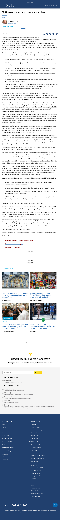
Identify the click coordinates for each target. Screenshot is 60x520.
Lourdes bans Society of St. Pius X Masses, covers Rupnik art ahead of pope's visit (15, 295)
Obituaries (5, 457)
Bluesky (13, 505)
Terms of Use (17, 510)
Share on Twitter (50, 34)
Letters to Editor (35, 473)
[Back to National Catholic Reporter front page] (10, 5)
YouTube (21, 505)
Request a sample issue (37, 458)
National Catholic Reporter (55, 505)
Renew (50, 5)
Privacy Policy (35, 491)
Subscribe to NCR (35, 445)
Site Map (29, 510)
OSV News (39, 300)
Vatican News (8, 318)
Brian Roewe (33, 331)
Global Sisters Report (8, 447)
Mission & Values (35, 488)
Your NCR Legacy (35, 435)
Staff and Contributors (37, 493)
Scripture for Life (7, 438)
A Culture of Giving (36, 430)
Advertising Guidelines (9, 510)
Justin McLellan (6, 300)
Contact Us (34, 465)
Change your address (37, 476)
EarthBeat (5, 445)
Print (57, 34)
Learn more (23, 28)
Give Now (33, 424)
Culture (4, 430)
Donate (46, 5)
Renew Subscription (36, 447)
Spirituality (5, 435)
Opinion (4, 433)
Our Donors (34, 438)
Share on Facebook (47, 34)
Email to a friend (53, 34)
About (32, 485)
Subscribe (55, 5)
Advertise (5, 459)
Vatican (4, 15)
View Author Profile (12, 23)
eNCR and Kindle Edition (38, 455)
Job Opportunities (36, 470)
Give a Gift (34, 450)
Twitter (15, 505)
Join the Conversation (7, 26)
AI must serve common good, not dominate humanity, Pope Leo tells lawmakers (15, 327)
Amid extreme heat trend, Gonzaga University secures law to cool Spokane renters (42, 326)
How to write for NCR (37, 468)
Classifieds (5, 454)
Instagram (24, 505)
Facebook (18, 505)
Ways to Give (34, 433)
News (31, 290)
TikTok (26, 505)
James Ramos (33, 300)
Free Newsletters (35, 453)
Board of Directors (36, 496)
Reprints (33, 478)
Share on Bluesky (44, 34)
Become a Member (36, 427)
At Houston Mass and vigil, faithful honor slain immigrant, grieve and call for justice (42, 295)
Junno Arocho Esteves (8, 331)
